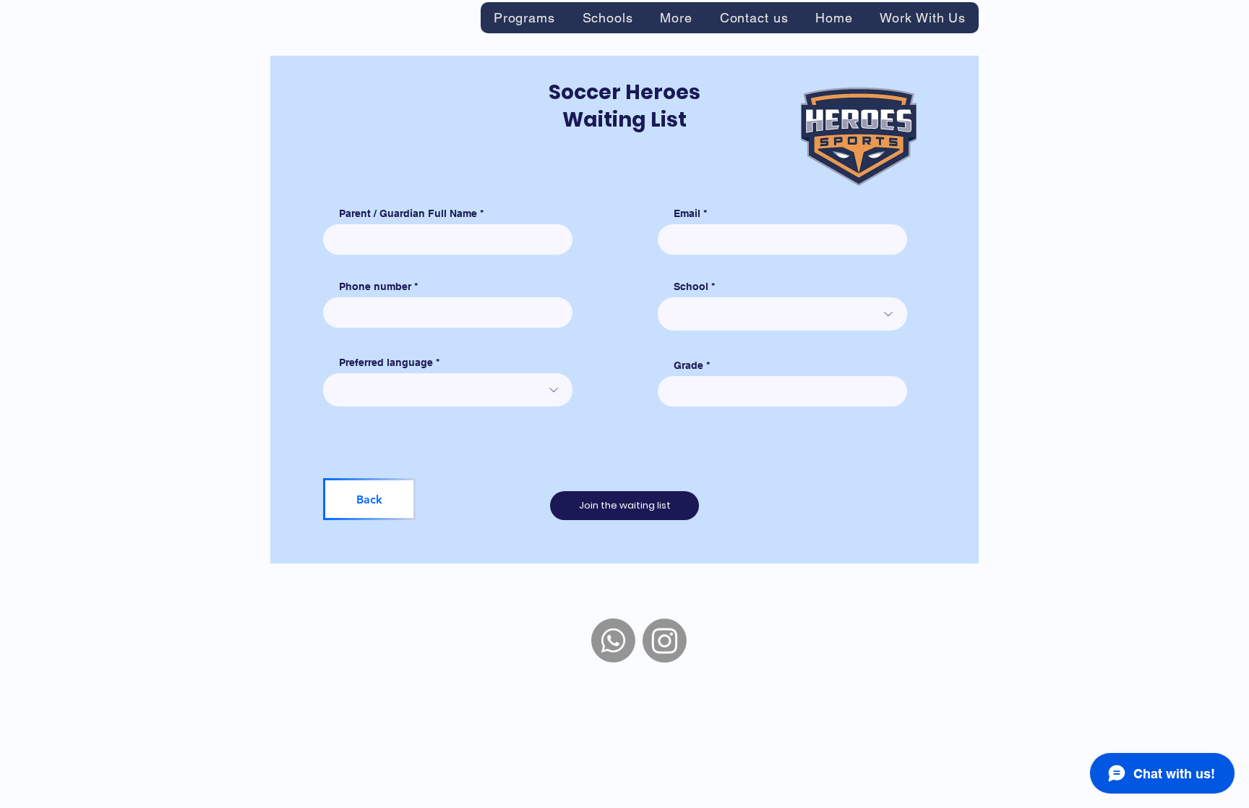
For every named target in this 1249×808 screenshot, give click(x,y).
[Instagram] (665, 640)
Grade (688, 365)
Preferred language (386, 362)
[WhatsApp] (613, 640)
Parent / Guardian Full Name (408, 213)
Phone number (375, 286)
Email (687, 213)
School (691, 286)
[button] (524, 18)
